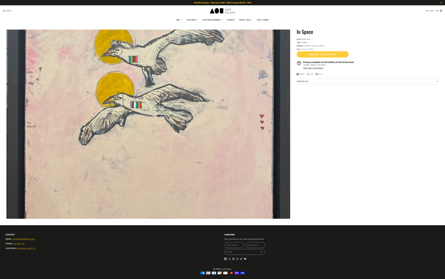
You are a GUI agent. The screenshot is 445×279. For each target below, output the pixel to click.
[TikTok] (241, 259)
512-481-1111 (18, 243)
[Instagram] (237, 259)
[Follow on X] (229, 259)
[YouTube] (245, 259)
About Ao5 (244, 20)
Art (178, 20)
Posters (191, 20)
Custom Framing (211, 20)
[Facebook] (225, 259)
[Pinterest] (233, 259)
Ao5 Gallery (226, 269)
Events (231, 20)
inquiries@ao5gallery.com (24, 239)
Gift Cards (263, 20)
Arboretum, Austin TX (26, 248)
